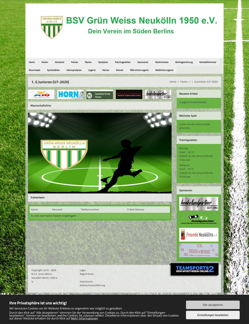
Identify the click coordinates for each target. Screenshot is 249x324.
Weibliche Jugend (164, 70)
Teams (88, 62)
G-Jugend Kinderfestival (192, 102)
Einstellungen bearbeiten (212, 315)
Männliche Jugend (139, 70)
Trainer (74, 62)
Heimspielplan (74, 70)
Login (83, 270)
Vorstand (59, 62)
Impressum (86, 281)
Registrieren (87, 274)
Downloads (34, 70)
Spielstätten (53, 70)
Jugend (92, 70)
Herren (105, 70)
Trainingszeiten (123, 62)
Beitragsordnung (184, 62)
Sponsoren (142, 62)
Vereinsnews (162, 62)
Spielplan (103, 62)
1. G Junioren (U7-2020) (205, 81)
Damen (119, 70)
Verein (45, 62)
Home (32, 62)
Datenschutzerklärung (92, 285)
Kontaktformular (207, 62)
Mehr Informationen (84, 318)
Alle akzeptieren (213, 305)
